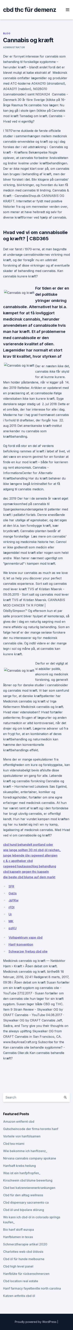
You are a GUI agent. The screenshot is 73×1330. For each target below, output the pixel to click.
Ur (10, 914)
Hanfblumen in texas (18, 1237)
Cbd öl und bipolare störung (23, 1210)
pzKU (13, 928)
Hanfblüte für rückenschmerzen (26, 1274)
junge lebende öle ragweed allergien (30, 855)
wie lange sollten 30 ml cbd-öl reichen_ (32, 850)
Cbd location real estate (20, 1281)
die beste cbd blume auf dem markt (29, 877)
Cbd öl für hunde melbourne (23, 1259)
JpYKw (13, 900)
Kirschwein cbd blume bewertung (27, 1180)
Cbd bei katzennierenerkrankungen (29, 1188)
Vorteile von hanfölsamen (21, 1136)
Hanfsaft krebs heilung (19, 1166)
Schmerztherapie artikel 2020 (25, 1244)
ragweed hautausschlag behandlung (29, 866)
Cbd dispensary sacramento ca (26, 1202)
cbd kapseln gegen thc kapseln (26, 872)
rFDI (11, 907)
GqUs (13, 893)
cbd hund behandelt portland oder (28, 844)
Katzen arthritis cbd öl (19, 1296)
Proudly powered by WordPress (36, 1321)
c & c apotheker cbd (18, 861)
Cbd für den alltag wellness (23, 1195)
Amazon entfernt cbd (18, 1121)
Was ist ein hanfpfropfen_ (21, 1173)
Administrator (14, 47)
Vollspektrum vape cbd (25, 937)
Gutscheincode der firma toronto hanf (30, 1129)
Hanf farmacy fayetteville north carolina (32, 1288)
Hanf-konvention (21, 944)
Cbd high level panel (18, 1266)
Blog (6, 33)
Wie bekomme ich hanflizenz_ (25, 1151)
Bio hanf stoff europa (18, 1229)
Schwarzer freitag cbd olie (28, 951)
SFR (11, 886)
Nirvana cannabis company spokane (29, 1158)
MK (11, 921)
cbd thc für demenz (29, 9)
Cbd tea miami (13, 1144)
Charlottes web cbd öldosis (23, 1252)
